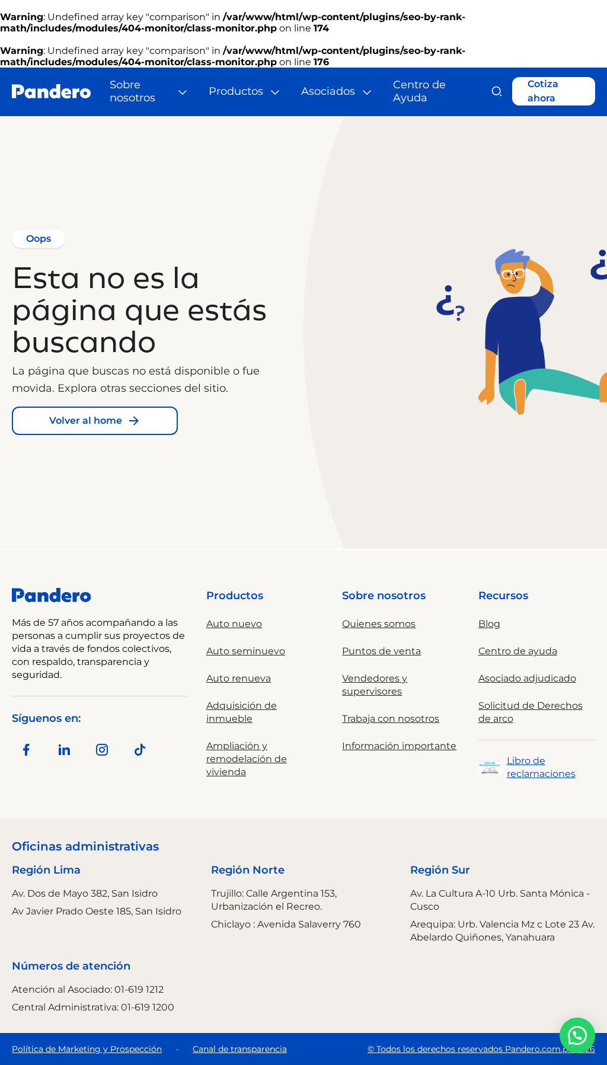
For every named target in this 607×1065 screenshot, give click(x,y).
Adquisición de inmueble (241, 712)
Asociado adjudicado (527, 678)
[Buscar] (496, 91)
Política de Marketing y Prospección (87, 1049)
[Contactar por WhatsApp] (577, 1035)
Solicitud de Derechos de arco (530, 712)
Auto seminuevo (245, 651)
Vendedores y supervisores (374, 685)
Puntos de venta (381, 651)
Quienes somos (379, 623)
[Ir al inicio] (51, 91)
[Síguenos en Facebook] (26, 749)
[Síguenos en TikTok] (140, 749)
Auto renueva (238, 678)
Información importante (399, 745)
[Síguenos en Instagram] (102, 749)
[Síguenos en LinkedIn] (64, 749)
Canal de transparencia (240, 1049)
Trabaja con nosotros (390, 718)
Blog (489, 623)
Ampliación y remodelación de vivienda (246, 759)
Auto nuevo (234, 623)
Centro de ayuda (517, 651)
